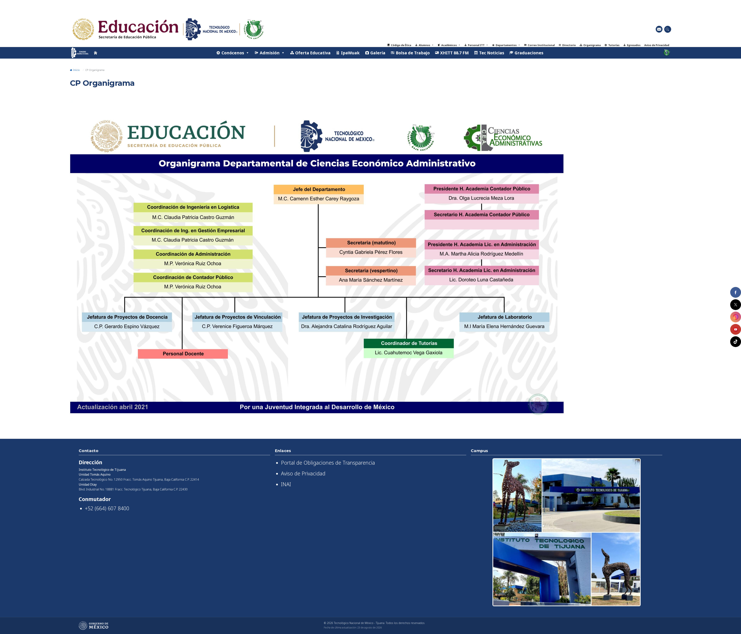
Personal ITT (476, 45)
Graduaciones (529, 52)
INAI (286, 484)
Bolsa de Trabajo (413, 52)
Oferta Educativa (313, 52)
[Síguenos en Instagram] (735, 317)
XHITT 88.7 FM (454, 52)
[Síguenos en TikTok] (735, 341)
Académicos (449, 45)
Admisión (270, 52)
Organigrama (592, 45)
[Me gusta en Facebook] (735, 292)
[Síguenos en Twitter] (735, 304)
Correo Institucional (541, 45)
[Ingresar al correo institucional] (659, 29)
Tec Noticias (491, 52)
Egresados (633, 45)
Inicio (76, 70)
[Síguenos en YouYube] (735, 329)
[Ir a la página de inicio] (95, 53)
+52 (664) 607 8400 (107, 508)
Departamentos (506, 45)
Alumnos (424, 45)
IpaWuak (350, 52)
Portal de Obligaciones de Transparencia (328, 462)
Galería (377, 52)
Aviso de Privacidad (656, 45)
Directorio (569, 45)
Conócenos (233, 52)
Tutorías (613, 45)
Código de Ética (401, 45)
